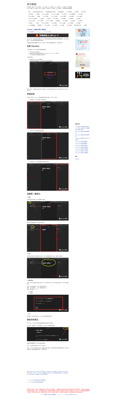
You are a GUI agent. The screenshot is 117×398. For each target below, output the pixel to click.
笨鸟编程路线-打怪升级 (50, 11)
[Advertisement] (48, 360)
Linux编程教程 (72, 14)
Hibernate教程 (31, 16)
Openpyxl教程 (79, 16)
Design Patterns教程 (55, 14)
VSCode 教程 (47, 25)
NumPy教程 (65, 20)
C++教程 (37, 23)
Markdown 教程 (31, 20)
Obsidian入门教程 (42, 373)
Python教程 (64, 14)
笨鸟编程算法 (61, 11)
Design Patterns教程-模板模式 (81, 141)
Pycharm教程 (54, 23)
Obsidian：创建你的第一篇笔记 (36, 29)
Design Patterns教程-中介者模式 (81, 150)
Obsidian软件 (47, 371)
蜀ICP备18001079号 (72, 394)
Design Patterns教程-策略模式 (81, 143)
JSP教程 (38, 16)
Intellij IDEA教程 (45, 23)
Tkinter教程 (78, 18)
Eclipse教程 (54, 25)
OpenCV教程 (45, 16)
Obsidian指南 (54, 373)
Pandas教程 (80, 14)
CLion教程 (78, 23)
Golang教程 (70, 18)
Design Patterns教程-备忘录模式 (81, 149)
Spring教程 (72, 20)
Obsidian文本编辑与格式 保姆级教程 (37, 380)
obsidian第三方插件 (44, 374)
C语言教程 (58, 20)
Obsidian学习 (49, 373)
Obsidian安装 (41, 371)
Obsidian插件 (29, 373)
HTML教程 (83, 11)
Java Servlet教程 (54, 16)
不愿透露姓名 (31, 31)
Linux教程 (62, 25)
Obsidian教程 (48, 31)
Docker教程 (69, 25)
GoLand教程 (70, 23)
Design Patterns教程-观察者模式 (81, 147)
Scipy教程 (42, 18)
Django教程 (30, 14)
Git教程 (85, 25)
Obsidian (31, 371)
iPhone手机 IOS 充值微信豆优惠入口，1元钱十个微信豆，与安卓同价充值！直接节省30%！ (82, 128)
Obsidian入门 (35, 373)
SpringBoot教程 (45, 14)
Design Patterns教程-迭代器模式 (81, 152)
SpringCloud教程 (49, 20)
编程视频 (40, 25)
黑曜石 (59, 373)
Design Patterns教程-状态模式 (81, 145)
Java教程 (37, 14)
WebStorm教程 (62, 23)
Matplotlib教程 (63, 16)
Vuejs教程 (30, 23)
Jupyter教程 (63, 18)
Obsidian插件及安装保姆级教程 (36, 382)
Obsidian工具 (65, 371)
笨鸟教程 (31, 4)
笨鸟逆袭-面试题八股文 (38, 11)
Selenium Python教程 (32, 18)
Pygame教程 (71, 16)
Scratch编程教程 (31, 25)
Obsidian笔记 (59, 371)
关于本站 (77, 159)
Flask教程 (76, 11)
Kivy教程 (48, 18)
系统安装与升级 (77, 25)
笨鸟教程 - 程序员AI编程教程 (50, 394)
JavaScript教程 (40, 20)
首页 (29, 11)
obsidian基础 (36, 374)
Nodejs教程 (80, 20)
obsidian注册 (31, 374)
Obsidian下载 (36, 371)
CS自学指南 (69, 11)
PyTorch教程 (55, 18)
